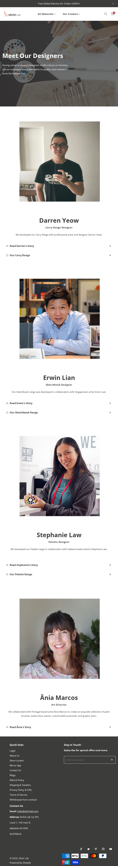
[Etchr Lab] (12, 14)
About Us (14, 755)
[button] (46, 14)
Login (13, 750)
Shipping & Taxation (20, 784)
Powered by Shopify (20, 862)
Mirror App (15, 765)
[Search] (105, 14)
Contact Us (15, 770)
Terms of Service (18, 794)
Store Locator (17, 760)
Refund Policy (17, 780)
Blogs (13, 775)
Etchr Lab (24, 858)
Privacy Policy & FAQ (21, 789)
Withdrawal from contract (23, 799)
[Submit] (111, 759)
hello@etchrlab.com (27, 811)
